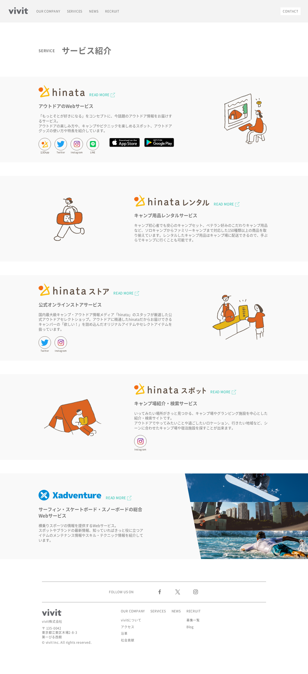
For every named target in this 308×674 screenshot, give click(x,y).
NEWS (93, 11)
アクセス (127, 626)
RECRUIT (112, 11)
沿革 (124, 633)
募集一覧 (193, 620)
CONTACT (290, 11)
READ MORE (99, 94)
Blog (190, 626)
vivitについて (131, 620)
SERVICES (74, 11)
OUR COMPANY (48, 11)
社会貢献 (127, 640)
